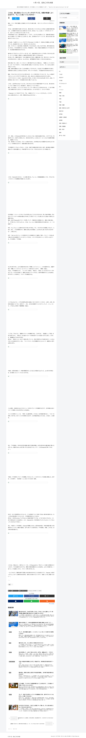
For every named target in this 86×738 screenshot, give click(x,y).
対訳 (60, 98)
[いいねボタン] (9, 584)
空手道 (60, 114)
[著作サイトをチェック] (15, 601)
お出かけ (61, 77)
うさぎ (60, 74)
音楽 (60, 132)
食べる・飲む (62, 135)
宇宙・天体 (61, 95)
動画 (60, 92)
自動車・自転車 (63, 117)
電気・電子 (61, 129)
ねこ (60, 86)
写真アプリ (36, 590)
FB (59, 71)
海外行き (61, 111)
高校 (40, 590)
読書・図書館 (62, 126)
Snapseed (31, 590)
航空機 (60, 120)
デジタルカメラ (15, 590)
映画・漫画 (61, 104)
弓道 (60, 101)
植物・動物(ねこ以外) (23, 590)
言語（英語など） (63, 123)
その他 (10, 590)
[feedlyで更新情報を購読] (31, 601)
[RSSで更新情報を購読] (47, 601)
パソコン (61, 89)
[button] (47, 18)
